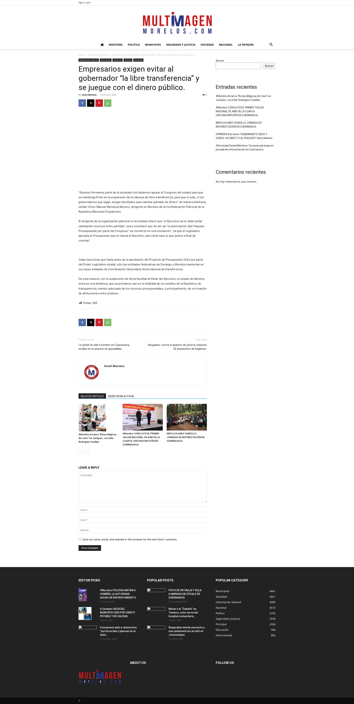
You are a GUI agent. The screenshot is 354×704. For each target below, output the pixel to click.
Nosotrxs (116, 44)
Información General (99, 54)
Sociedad (207, 44)
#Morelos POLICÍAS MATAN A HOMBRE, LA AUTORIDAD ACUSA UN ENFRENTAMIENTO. (118, 594)
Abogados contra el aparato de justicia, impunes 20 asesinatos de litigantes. (177, 346)
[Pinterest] (99, 103)
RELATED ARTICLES (92, 396)
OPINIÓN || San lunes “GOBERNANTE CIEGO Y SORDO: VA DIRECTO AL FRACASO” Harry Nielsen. (244, 136)
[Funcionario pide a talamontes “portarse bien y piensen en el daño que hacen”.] (88, 632)
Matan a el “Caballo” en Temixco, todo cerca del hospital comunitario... (183, 612)
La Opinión (246, 44)
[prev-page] (81, 452)
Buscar (220, 60)
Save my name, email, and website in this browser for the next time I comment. (129, 539)
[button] (271, 45)
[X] (90, 103)
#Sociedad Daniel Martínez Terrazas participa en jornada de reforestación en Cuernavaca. (245, 147)
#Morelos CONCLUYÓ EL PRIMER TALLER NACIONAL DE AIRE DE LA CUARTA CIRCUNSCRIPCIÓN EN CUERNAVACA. (240, 111)
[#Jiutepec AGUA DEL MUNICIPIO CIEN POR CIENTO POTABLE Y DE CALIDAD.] (85, 613)
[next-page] (86, 452)
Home (82, 54)
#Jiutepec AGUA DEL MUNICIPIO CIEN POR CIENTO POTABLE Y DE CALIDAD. (117, 612)
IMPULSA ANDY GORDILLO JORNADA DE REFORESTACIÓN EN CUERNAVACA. (185, 437)
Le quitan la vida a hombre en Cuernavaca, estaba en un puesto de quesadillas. (104, 346)
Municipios (153, 44)
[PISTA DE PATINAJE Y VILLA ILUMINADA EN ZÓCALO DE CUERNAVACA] (156, 594)
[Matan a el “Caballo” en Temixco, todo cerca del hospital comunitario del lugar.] (156, 613)
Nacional (226, 44)
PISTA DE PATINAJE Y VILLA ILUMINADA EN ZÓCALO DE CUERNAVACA (185, 594)
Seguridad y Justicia (180, 44)
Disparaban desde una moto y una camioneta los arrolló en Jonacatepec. (186, 631)
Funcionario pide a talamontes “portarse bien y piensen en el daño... (118, 631)
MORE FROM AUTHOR (121, 396)
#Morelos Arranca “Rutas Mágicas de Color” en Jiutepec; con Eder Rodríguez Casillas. (98, 438)
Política (134, 44)
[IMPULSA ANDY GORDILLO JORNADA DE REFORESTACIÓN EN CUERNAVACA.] (187, 417)
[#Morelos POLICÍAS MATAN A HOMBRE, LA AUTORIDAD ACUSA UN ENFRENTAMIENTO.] (83, 594)
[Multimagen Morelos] (177, 22)
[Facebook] (82, 103)
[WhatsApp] (107, 103)
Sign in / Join (85, 2)
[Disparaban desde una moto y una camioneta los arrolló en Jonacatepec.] (156, 632)
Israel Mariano (89, 94)
